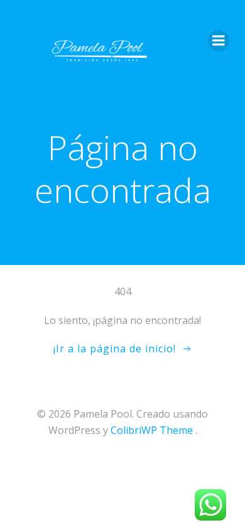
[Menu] (218, 40)
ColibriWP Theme (152, 430)
